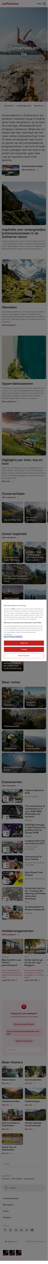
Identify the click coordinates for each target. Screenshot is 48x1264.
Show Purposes (23, 655)
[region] (24, 630)
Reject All (24, 643)
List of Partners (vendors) (13, 637)
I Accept (24, 649)
